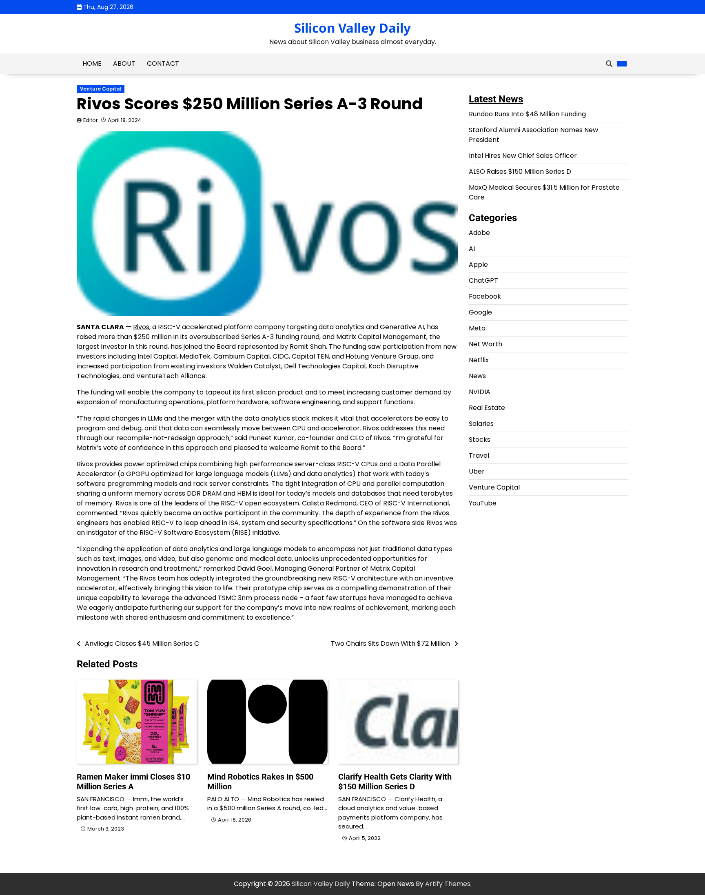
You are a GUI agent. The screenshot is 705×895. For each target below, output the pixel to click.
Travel (479, 455)
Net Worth (485, 344)
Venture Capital (100, 89)
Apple (478, 264)
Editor (90, 120)
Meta (477, 328)
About (124, 63)
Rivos (141, 327)
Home (92, 63)
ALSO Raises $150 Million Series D (520, 171)
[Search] (609, 64)
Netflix (479, 360)
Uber (477, 471)
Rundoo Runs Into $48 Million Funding (527, 114)
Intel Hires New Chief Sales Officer (523, 155)
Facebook (485, 296)
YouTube (483, 503)
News (477, 376)
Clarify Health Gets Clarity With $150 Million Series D (395, 781)
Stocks (479, 439)
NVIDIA (479, 392)
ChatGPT (483, 280)
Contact (163, 63)
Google (480, 312)
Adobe (479, 232)
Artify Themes (447, 883)
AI (472, 248)
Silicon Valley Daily (352, 27)
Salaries (481, 423)
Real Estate (487, 407)
